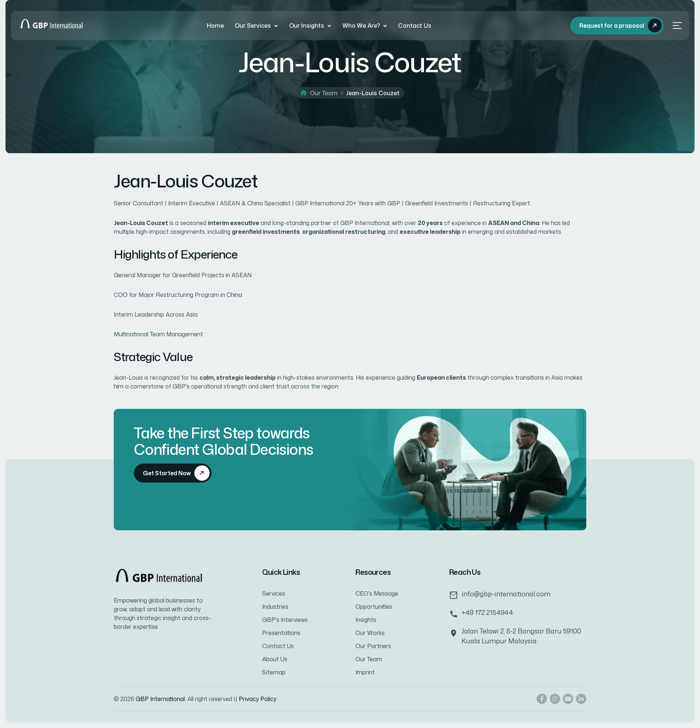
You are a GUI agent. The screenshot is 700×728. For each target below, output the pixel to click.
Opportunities (373, 607)
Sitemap (273, 672)
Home (215, 26)
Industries (275, 607)
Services (273, 593)
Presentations (281, 633)
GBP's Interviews (285, 620)
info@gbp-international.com (506, 594)
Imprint (365, 672)
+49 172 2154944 (487, 612)
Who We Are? (361, 26)
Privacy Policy (257, 699)
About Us (274, 659)
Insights (365, 620)
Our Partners (373, 646)
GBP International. (161, 699)
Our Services (253, 26)
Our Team (324, 93)
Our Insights (306, 26)
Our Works (370, 633)
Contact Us (414, 26)
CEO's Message (376, 593)
